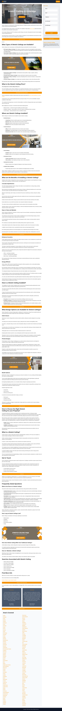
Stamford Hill (24, 626)
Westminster (5, 695)
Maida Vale (5, 667)
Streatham (24, 622)
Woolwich (23, 681)
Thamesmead (24, 687)
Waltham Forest (24, 654)
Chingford (23, 670)
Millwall (23, 651)
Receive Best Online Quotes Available (22, 92)
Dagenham (24, 697)
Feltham (4, 637)
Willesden (4, 656)
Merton (4, 698)
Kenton (4, 635)
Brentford (4, 641)
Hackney (23, 629)
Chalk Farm (5, 682)
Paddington (5, 676)
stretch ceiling (32, 28)
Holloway (4, 696)
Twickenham (5, 647)
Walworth (23, 625)
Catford (23, 664)
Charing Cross (5, 693)
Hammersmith (5, 660)
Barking (23, 684)
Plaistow (23, 673)
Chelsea (4, 680)
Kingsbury (4, 650)
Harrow (4, 628)
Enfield (23, 639)
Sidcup (23, 690)
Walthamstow (24, 658)
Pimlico (4, 689)
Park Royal (5, 644)
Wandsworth (5, 679)
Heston (4, 627)
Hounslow (4, 634)
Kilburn (4, 663)
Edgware (4, 654)
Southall (4, 621)
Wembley (4, 638)
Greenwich (24, 661)
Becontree (24, 693)
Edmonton (24, 638)
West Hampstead (6, 666)
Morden (4, 699)
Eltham (23, 686)
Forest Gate (24, 671)
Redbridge (24, 680)
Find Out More (22, 234)
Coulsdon (23, 668)
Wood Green (24, 615)
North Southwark (25, 616)
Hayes (4, 618)
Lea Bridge (24, 635)
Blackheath (24, 667)
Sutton (23, 632)
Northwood (5, 622)
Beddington (24, 645)
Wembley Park (5, 640)
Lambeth (23, 619)
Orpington (23, 696)
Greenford (4, 625)
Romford (23, 700)
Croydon (23, 655)
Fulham (4, 669)
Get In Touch (52, 38)
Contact (58, 1)
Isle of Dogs (24, 657)
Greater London (24, 677)
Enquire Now (22, 306)
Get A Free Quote (22, 608)
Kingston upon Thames (7, 664)
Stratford (23, 660)
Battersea (4, 683)
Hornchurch (24, 703)
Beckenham (24, 674)
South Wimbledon (6, 692)
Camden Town (5, 685)
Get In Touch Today (22, 39)
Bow (23, 642)
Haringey (4, 702)
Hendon (4, 657)
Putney (4, 673)
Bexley (23, 699)
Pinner (4, 624)
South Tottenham (25, 628)
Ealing (4, 631)
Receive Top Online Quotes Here (22, 174)
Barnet (4, 677)
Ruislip (4, 615)
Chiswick (4, 653)
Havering (23, 702)
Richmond (4, 651)
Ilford (23, 683)
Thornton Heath (24, 641)
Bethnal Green (24, 631)
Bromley (23, 648)
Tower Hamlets (24, 644)
